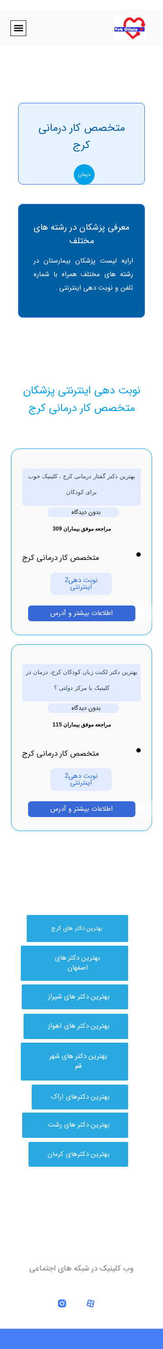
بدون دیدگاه (86, 512)
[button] (18, 28)
